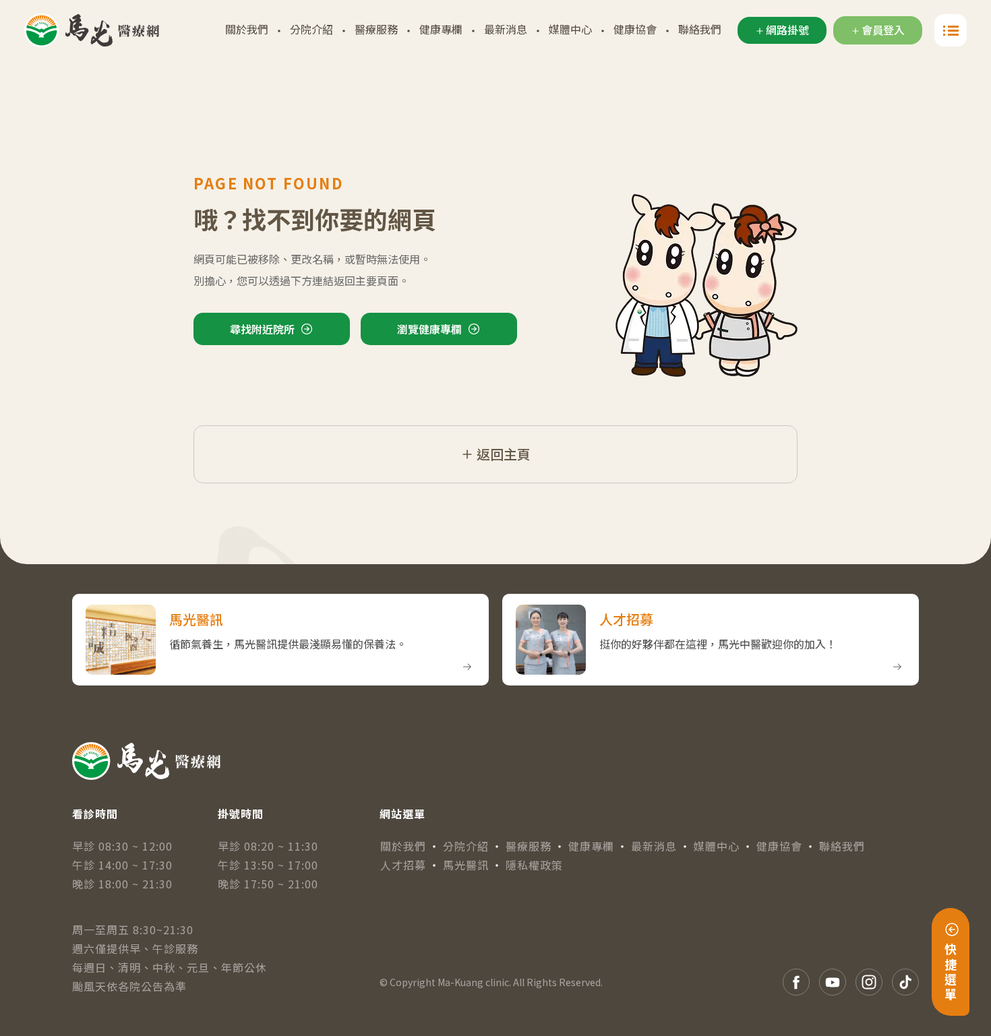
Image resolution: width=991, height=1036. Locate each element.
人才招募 (403, 865)
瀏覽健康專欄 (429, 329)
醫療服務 (376, 29)
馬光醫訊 (466, 865)
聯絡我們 (699, 29)
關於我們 (246, 29)
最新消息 (505, 29)
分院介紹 (311, 29)
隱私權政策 (534, 865)
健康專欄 (440, 29)
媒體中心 (570, 29)
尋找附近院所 (262, 329)
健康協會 (635, 29)
